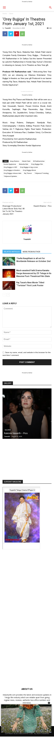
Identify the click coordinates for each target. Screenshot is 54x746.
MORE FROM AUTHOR (31, 252)
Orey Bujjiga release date (12, 173)
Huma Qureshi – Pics (20, 433)
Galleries (14, 430)
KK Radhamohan (39, 161)
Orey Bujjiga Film (37, 164)
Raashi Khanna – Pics (42, 206)
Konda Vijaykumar (10, 164)
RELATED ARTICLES (12, 252)
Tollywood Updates (10, 176)
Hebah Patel (26, 161)
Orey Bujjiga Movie (29, 170)
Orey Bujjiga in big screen (29, 167)
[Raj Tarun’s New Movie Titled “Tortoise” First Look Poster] (9, 285)
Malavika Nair (23, 164)
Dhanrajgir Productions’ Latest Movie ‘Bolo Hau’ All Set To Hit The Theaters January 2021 (13, 210)
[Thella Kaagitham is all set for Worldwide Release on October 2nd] (9, 261)
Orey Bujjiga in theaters (12, 170)
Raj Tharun (28, 173)
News (11, 13)
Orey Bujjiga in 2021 (10, 167)
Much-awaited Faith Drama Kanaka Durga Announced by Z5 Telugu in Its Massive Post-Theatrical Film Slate (33, 273)
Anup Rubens (14, 161)
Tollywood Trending (42, 173)
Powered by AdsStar (27, 1)
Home (5, 13)
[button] (49, 703)
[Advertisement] (27, 458)
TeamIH (8, 28)
